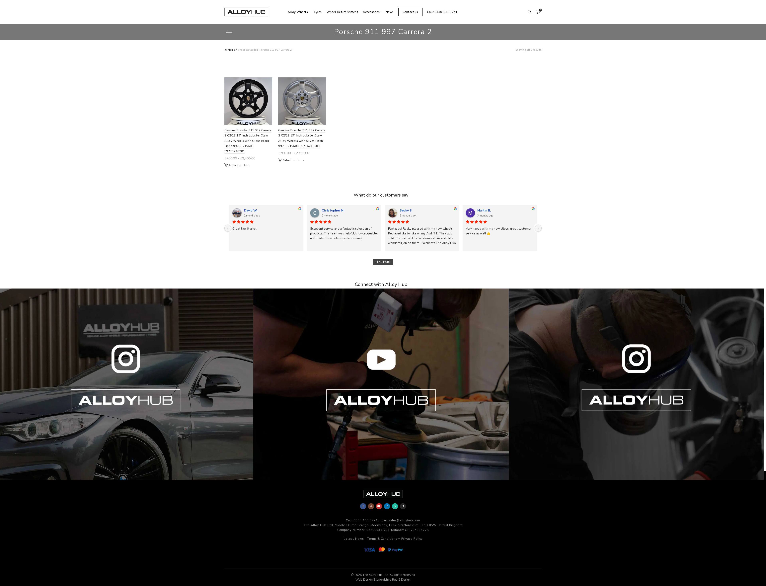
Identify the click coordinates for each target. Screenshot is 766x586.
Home (231, 50)
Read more (383, 262)
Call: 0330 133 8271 (442, 12)
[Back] (229, 32)
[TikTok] (403, 506)
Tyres (318, 12)
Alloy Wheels (298, 12)
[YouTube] (379, 506)
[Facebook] (363, 506)
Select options (239, 165)
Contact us (410, 12)
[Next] (538, 228)
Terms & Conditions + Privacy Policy (395, 539)
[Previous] (227, 228)
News (390, 12)
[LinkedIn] (387, 506)
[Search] (529, 12)
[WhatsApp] (395, 506)
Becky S (406, 210)
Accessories (371, 12)
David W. (251, 210)
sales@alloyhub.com (404, 520)
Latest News (354, 539)
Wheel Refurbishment (342, 12)
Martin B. (484, 210)
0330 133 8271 (366, 520)
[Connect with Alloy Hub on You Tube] (383, 384)
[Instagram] (371, 506)
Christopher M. (333, 210)
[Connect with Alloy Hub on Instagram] (127, 384)
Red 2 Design (401, 580)
